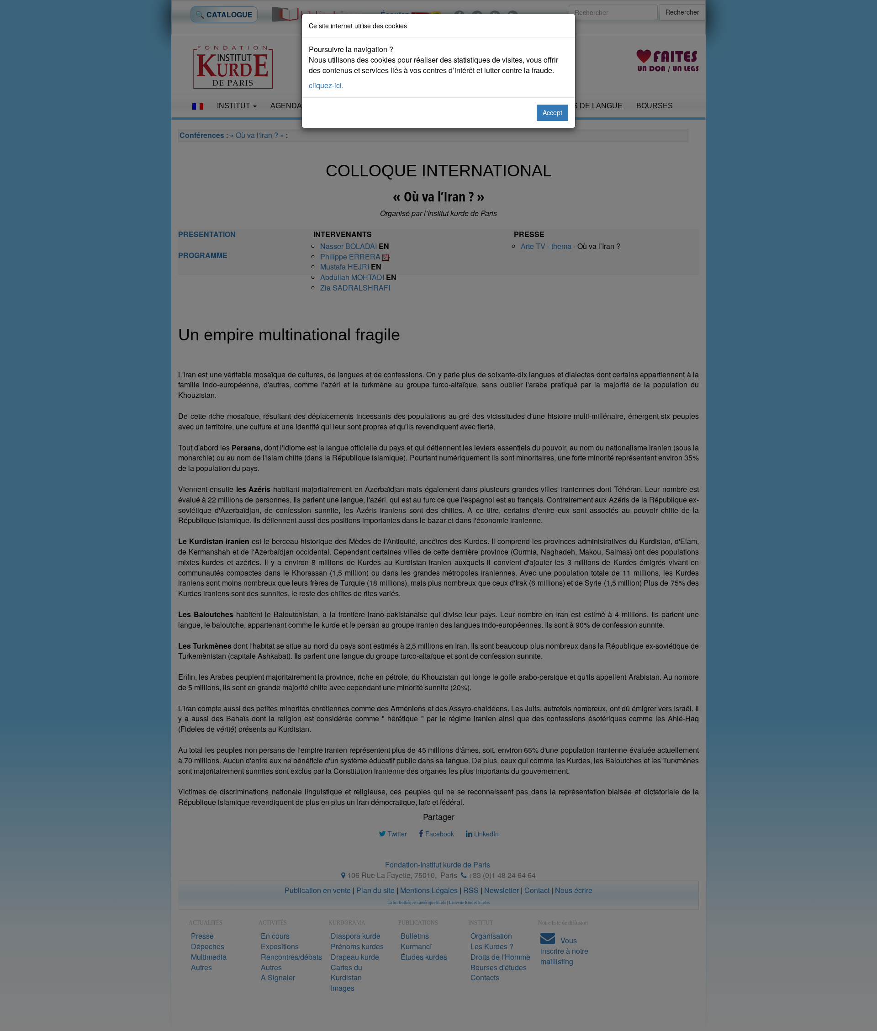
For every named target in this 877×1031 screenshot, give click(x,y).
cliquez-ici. (326, 85)
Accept (552, 112)
